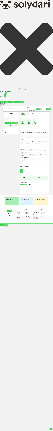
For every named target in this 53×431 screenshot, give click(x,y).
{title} (0, 105)
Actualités (17, 109)
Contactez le (11, 125)
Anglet (6, 119)
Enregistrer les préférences (20, 102)
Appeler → (11, 122)
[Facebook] (9, 214)
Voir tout (21, 171)
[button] (26, 49)
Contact (21, 109)
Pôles (13, 109)
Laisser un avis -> (23, 184)
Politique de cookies (3, 103)
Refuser (6, 102)
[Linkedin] (10, 216)
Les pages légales (2, 104)
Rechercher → (39, 109)
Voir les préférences (11, 102)
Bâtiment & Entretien (8, 118)
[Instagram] (11, 214)
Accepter (2, 102)
